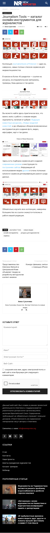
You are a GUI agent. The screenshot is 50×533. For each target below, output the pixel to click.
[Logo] (24, 3)
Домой (5, 9)
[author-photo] (25, 298)
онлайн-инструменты (11, 233)
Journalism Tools (15, 230)
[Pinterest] (16, 32)
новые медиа (28, 230)
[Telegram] (10, 436)
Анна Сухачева (10, 26)
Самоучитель (14, 9)
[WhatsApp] (21, 32)
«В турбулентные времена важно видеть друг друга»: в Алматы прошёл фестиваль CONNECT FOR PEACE (32, 519)
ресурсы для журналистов (30, 233)
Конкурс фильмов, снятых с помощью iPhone (37, 265)
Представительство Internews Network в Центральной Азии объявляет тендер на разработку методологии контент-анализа (13, 270)
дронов (25, 170)
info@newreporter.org (27, 428)
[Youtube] (21, 436)
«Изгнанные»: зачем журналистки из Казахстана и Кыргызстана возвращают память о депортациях (32, 504)
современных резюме (12, 164)
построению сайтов (11, 167)
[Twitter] (10, 32)
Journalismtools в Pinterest (25, 64)
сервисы (6, 236)
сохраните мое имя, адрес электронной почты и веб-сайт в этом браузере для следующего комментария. (23, 372)
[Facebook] (4, 32)
